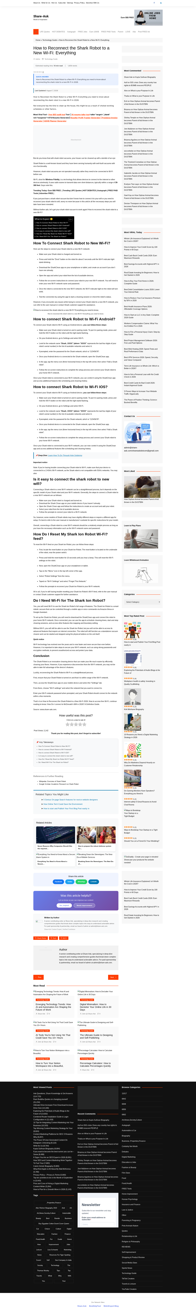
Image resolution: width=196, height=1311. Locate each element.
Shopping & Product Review (133, 1257)
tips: (58, 1270)
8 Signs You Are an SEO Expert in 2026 (49, 1157)
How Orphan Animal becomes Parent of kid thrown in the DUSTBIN (139, 120)
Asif (125, 82)
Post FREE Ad (144, 32)
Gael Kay (128, 195)
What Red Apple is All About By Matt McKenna (52, 1169)
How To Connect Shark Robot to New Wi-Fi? (52, 223)
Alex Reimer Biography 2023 (46, 1208)
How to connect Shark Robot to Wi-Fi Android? (53, 225)
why (60, 1276)
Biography (126, 1136)
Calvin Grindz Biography (43, 1166)
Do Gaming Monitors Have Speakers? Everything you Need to (139, 792)
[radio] (67, 724)
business (68, 1218)
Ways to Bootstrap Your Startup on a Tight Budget (140, 831)
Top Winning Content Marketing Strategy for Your (52, 1128)
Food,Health (127, 1183)
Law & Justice (127, 1210)
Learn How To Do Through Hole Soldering (65, 455)
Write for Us (45, 3)
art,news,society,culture (46, 1213)
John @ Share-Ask (89, 1014)
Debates (125, 1152)
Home (38, 40)
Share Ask (41, 1014)
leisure (39, 1250)
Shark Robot (41, 938)
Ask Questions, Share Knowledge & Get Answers (53, 1093)
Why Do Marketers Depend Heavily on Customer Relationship (139, 764)
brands (57, 1218)
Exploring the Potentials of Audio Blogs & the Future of (142, 671)
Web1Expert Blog (111, 1306)
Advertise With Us (92, 3)
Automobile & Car (129, 1130)
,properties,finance (54, 1203)
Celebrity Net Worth (130, 1146)
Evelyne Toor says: (131, 184)
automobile (66, 1213)
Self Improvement (129, 1252)
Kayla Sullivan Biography (145, 77)
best (47, 1218)
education (40, 1234)
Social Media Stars (129, 1263)
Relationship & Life (129, 1236)
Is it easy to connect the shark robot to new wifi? (53, 231)
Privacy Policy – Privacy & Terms (46, 1175)
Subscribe (62, 3)
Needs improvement (84, 905)
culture (58, 1229)
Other (124, 1215)
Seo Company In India (63, 1260)
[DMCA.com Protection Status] (98, 1098)
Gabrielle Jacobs (131, 173)
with (69, 1276)
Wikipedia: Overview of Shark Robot (52, 781)
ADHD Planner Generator (55, 121)
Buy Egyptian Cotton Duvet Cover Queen (54, 1224)
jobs (68, 1244)
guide (60, 1239)
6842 (124, 1099)
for (51, 1239)
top (69, 1270)
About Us (36, 3)
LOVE (127, 32)
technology (55, 1265)
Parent (120, 32)
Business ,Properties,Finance (134, 1141)
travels (39, 1276)
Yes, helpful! (64, 905)
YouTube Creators (129, 1289)
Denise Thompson (131, 203)
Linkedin (161, 3)
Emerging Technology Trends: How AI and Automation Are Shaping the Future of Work (53, 1007)
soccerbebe (129, 151)
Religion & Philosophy (131, 1242)
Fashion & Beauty (129, 1167)
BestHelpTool (95, 1306)
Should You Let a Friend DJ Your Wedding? (141, 841)
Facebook (154, 3)
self (48, 1260)
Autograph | (102, 190)
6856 (124, 1109)
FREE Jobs (82, 32)
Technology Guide (49, 40)
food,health (40, 1239)
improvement (54, 1244)
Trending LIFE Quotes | (73, 190)
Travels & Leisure (129, 1284)
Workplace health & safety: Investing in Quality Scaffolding (139, 682)
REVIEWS (126, 1247)
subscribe (96, 733)
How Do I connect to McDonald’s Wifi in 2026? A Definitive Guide (73, 704)
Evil (125, 101)
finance (68, 1234)
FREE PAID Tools (108, 32)
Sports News (127, 1268)
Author (38, 59)
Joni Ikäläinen (129, 129)
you (43, 1281)
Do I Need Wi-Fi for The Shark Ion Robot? (51, 236)
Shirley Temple (130, 118)
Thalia (126, 96)
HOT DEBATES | (90, 190)
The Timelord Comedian (134, 162)
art (71, 1208)
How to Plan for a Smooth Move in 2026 (49, 1189)
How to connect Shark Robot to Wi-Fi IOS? (51, 228)
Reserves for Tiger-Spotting (59, 1255)
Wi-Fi (65, 938)
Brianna (127, 109)
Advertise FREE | (46, 193)
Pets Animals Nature (130, 1226)
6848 (124, 1104)
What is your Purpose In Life (142, 91)
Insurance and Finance (131, 1204)
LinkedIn (94, 882)
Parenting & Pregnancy (131, 1220)
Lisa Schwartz (53, 1250)
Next (112, 977)
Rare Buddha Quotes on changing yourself (50, 1099)
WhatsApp (81, 882)
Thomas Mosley (43, 1270)
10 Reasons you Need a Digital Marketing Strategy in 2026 (141, 736)
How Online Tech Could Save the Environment (62, 804)
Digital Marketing (128, 1157)
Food (124, 1178)
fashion (54, 1234)
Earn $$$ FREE (54, 190)
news (39, 1255)
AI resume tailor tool (81, 114)
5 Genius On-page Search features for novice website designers (70, 800)
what (50, 1276)
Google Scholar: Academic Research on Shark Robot (58, 784)
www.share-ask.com (48, 709)
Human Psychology (130, 1199)
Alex (126, 91)
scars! (38, 1260)
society (40, 1265)
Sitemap (70, 3)
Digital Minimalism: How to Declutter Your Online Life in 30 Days (95, 1007)
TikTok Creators (128, 1279)
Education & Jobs (129, 1162)
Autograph (71, 32)
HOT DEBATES (58, 32)
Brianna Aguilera (131, 140)
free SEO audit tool (57, 114)
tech (54, 938)
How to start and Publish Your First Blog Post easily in (66, 808)
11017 (124, 1093)
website (84, 520)
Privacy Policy (79, 3)
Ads (134, 32)
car (37, 1229)
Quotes (125, 1231)
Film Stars (126, 1173)
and (63, 1208)
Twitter (157, 3)
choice (47, 1229)
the (68, 1265)
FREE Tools (127, 1189)
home (69, 1239)
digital (69, 1229)
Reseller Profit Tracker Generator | (86, 118)
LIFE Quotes (45, 32)
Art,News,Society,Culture (132, 1120)
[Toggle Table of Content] (69, 219)
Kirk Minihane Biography (134, 709)
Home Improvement (130, 1194)
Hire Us (54, 3)
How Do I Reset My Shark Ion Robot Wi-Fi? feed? (54, 234)
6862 (124, 1115)
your (64, 1281)
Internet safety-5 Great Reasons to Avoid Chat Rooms (140, 803)
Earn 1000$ (94, 32)
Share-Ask (41, 16)
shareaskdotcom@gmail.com (145, 451)
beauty (38, 1218)
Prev (39, 977)
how (39, 1244)
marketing (67, 1250)
